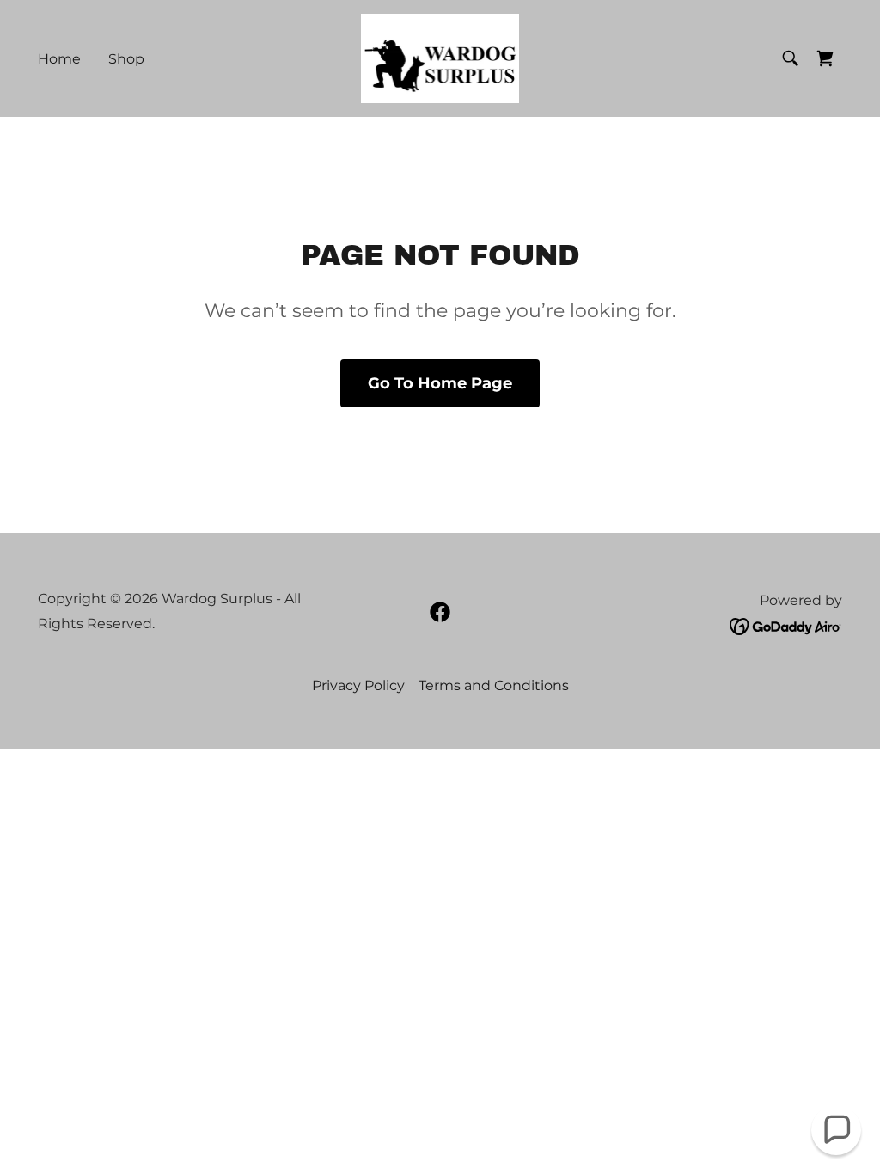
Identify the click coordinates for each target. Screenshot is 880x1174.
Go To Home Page (440, 383)
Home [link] (59, 59)
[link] (440, 57)
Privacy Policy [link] (358, 685)
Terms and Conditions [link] (494, 685)
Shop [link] (126, 59)
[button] (836, 1130)
